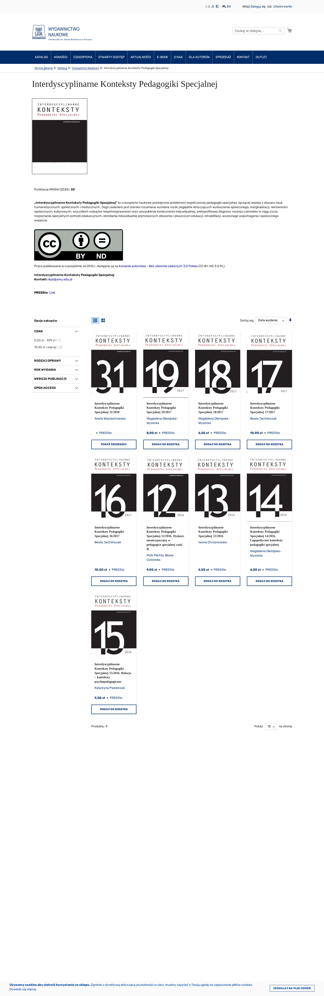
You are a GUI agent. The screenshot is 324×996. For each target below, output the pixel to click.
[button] (224, 6)
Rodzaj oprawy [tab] (47, 361)
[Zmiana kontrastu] (217, 6)
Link (52, 293)
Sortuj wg (246, 320)
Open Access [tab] (45, 388)
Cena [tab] (38, 331)
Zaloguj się (258, 6)
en (229, 6)
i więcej (48, 347)
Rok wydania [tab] (45, 370)
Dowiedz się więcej (22, 989)
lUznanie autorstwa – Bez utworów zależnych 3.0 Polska (158, 266)
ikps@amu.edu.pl (60, 279)
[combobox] (258, 30)
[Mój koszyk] (289, 30)
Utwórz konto (282, 6)
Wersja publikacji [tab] (50, 379)
